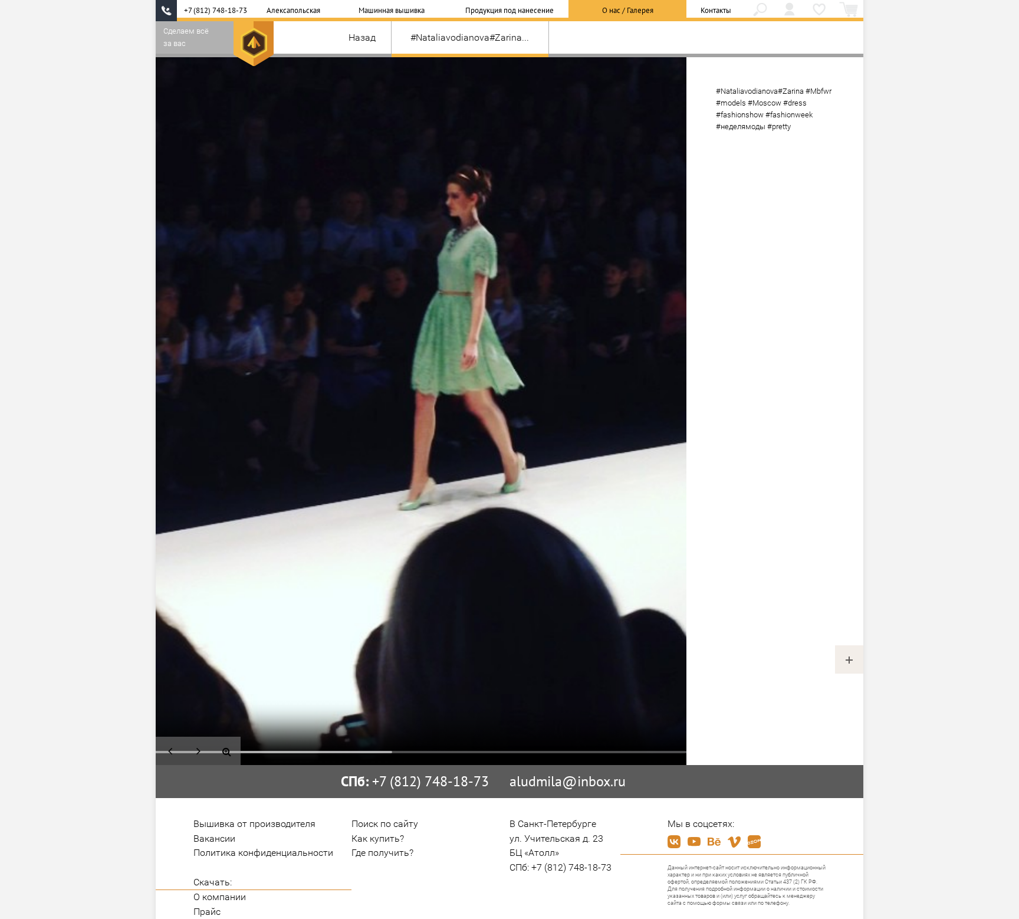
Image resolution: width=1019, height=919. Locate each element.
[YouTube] (694, 842)
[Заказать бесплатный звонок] (166, 10)
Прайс (207, 911)
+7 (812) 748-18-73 (215, 10)
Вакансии (214, 838)
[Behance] (714, 842)
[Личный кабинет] (789, 10)
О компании (219, 896)
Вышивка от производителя (254, 823)
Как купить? (377, 838)
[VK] (674, 842)
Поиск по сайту (384, 823)
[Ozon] (754, 842)
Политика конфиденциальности (263, 852)
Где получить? (382, 852)
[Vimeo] (734, 842)
